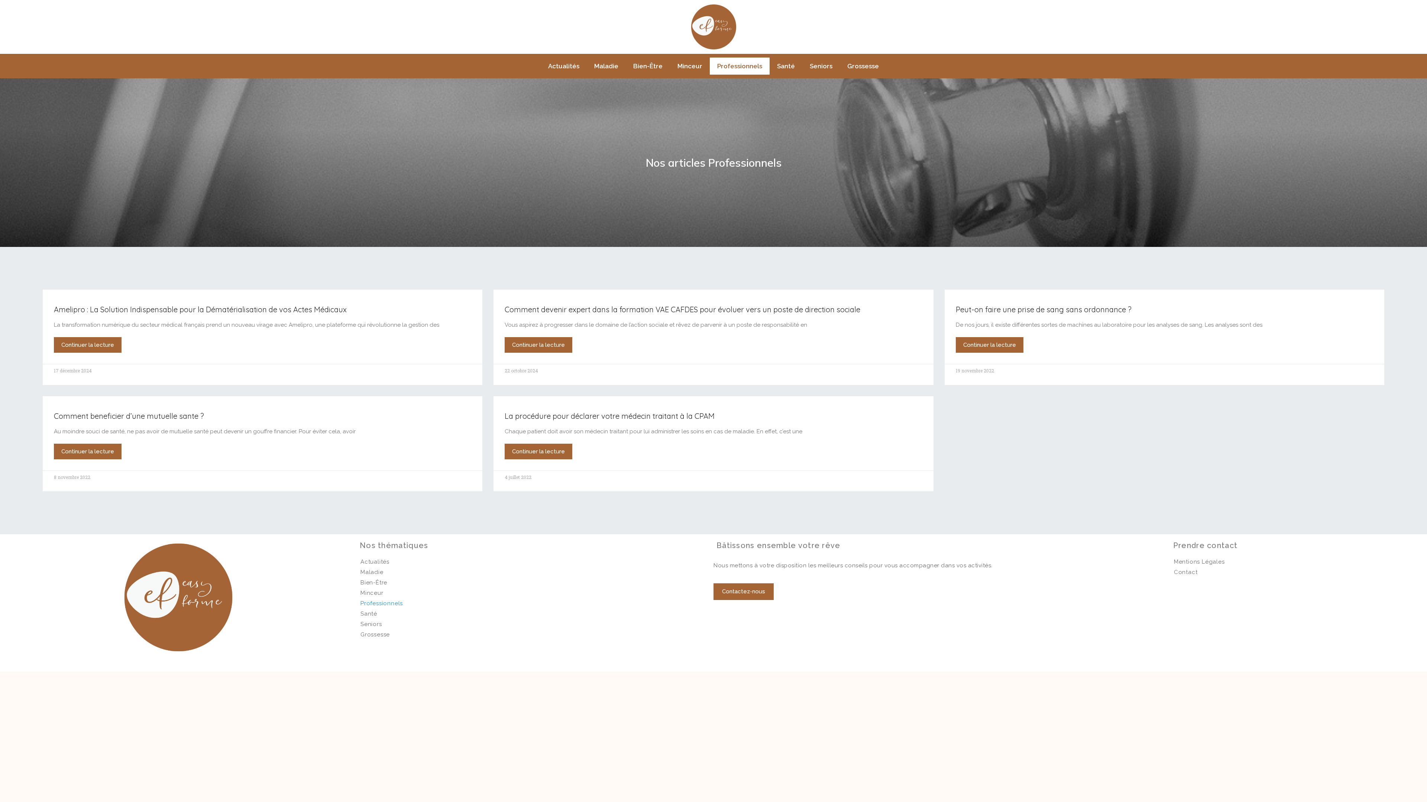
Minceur (689, 66)
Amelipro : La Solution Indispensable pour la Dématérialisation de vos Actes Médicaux (200, 309)
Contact (1186, 572)
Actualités (563, 66)
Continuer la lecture (87, 345)
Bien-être (648, 66)
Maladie (606, 66)
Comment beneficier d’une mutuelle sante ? (129, 416)
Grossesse (863, 66)
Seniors (821, 66)
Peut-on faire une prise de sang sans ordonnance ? (1044, 309)
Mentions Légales (1199, 561)
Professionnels (739, 66)
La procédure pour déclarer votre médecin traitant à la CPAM (610, 416)
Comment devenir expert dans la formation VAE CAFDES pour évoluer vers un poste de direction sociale (682, 309)
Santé (786, 66)
